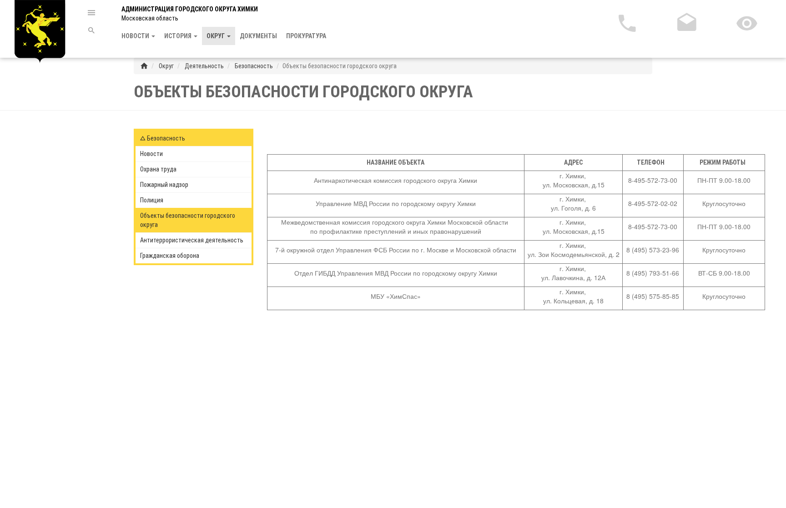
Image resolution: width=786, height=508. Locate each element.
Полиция (151, 200)
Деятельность (203, 66)
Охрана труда (158, 169)
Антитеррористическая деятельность (191, 240)
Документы (258, 36)
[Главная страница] (144, 66)
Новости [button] (136, 36)
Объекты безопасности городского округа (187, 220)
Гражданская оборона (169, 255)
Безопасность (253, 66)
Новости (151, 153)
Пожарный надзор (164, 184)
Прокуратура (306, 36)
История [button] (178, 36)
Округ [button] (216, 36)
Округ (165, 66)
